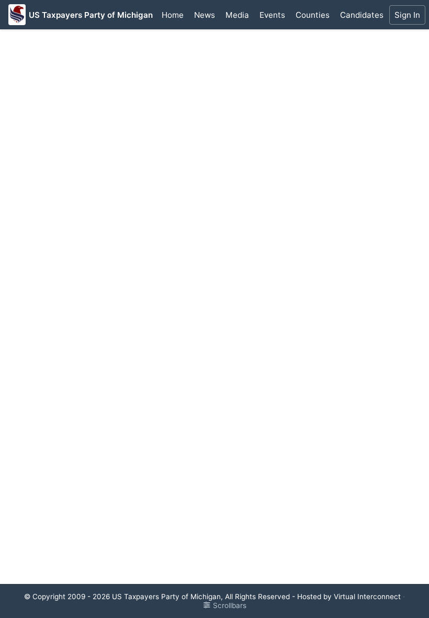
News (204, 15)
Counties (313, 15)
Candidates (361, 15)
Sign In (407, 15)
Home (173, 15)
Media (237, 15)
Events (272, 15)
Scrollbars (229, 605)
